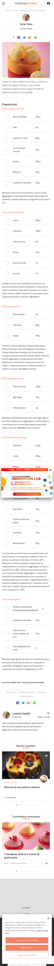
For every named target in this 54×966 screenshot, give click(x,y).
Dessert (14, 782)
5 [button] (27, 805)
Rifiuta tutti (27, 948)
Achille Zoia (11, 797)
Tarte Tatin (42, 10)
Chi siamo (26, 907)
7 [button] (33, 805)
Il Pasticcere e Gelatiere (19, 863)
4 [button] (24, 805)
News (6, 863)
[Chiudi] (48, 918)
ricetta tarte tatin (26, 696)
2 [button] (19, 805)
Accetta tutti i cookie (27, 940)
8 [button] (35, 805)
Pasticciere (16, 717)
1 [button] (16, 805)
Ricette (15, 10)
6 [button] (30, 805)
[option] (26, 776)
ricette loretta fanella (27, 692)
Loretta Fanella (26, 28)
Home (8, 10)
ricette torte (11, 692)
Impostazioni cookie (26, 955)
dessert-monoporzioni (28, 10)
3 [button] (21, 805)
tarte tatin (42, 692)
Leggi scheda (43, 717)
